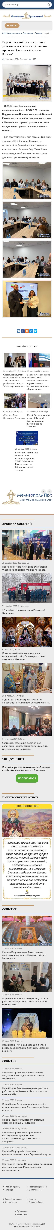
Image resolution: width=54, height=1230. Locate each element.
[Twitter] (35, 331)
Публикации (22, 1211)
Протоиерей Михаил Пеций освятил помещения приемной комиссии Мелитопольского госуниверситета (27, 1166)
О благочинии (35, 1190)
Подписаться (27, 778)
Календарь (22, 1214)
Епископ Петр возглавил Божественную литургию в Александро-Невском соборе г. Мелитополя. (24, 955)
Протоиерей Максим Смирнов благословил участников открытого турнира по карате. (24, 568)
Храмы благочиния (13, 1199)
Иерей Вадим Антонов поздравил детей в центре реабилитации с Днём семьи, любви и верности (25, 1047)
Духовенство (11, 1202)
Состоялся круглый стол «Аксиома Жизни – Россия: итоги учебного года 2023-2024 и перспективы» (14, 380)
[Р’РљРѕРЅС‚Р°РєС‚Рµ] (18, 331)
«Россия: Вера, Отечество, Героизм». (14, 416)
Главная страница (13, 1187)
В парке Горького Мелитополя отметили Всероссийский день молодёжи (23, 1121)
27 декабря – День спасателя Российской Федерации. (23, 611)
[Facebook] (23, 331)
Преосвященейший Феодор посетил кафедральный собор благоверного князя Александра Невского (23, 656)
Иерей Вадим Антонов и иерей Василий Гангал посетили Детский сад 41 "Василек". (38, 421)
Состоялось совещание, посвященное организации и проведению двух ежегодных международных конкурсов (25, 745)
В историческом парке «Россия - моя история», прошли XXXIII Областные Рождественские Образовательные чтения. (26, 461)
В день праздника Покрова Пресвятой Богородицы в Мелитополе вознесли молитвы (26, 701)
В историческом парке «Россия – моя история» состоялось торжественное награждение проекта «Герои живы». (38, 381)
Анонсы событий (36, 1202)
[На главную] (27, 15)
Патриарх (9, 1190)
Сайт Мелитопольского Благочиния (17, 33)
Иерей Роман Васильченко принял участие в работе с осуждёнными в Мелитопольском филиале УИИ (25, 1001)
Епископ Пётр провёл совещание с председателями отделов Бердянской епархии (26, 1153)
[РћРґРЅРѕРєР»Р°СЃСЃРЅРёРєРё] (27, 331)
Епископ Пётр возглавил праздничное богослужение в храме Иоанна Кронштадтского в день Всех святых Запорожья (22, 1137)
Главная (38, 33)
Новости (32, 1199)
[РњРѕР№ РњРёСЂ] (31, 331)
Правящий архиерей (38, 1187)
